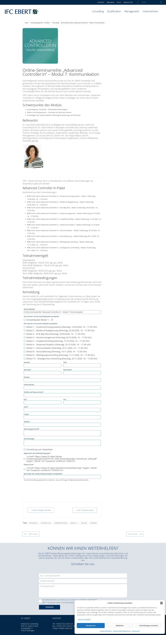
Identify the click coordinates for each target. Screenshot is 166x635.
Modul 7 (74, 523)
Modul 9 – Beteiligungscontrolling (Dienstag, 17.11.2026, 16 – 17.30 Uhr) (60, 355)
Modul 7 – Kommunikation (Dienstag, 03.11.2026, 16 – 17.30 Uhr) (57, 348)
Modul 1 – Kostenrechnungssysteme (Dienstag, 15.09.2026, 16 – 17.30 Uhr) (61, 327)
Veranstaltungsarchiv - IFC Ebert (40, 23)
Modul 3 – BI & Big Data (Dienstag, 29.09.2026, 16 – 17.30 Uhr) (55, 334)
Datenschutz (65, 600)
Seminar (93, 523)
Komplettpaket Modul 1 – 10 (39, 320)
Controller (46, 523)
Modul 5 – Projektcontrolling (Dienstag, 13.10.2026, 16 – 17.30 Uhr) (57, 341)
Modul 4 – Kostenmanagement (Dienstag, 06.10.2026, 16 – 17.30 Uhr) (59, 337)
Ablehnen (120, 625)
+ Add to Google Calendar (41, 510)
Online (84, 523)
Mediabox (111, 2)
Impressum (136, 631)
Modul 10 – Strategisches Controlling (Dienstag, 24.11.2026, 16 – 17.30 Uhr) (61, 359)
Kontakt (101, 2)
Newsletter (128, 2)
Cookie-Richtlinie (106, 631)
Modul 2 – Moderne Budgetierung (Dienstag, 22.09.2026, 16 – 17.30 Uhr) (60, 330)
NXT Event (132, 534)
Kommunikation (60, 523)
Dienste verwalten (84, 619)
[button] (161, 603)
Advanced (33, 523)
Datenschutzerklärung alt (121, 631)
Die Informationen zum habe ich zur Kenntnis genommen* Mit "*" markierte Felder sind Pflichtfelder (69, 601)
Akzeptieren (91, 625)
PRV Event (33, 534)
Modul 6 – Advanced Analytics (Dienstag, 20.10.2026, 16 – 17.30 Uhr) (58, 344)
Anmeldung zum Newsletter (39, 449)
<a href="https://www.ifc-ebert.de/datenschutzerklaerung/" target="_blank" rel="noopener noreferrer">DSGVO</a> (61, 469)
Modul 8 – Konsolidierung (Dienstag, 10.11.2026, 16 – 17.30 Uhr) (56, 351)
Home (26, 23)
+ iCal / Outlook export (85, 510)
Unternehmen (150, 11)
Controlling (55, 23)
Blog (119, 2)
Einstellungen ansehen (148, 625)
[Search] (159, 2)
